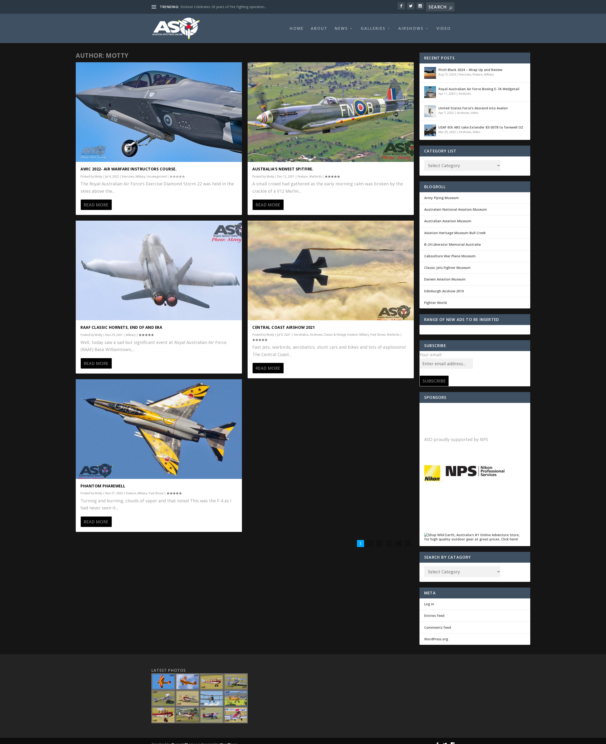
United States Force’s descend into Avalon (473, 108)
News (341, 29)
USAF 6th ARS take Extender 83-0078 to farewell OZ (480, 127)
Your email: (430, 354)
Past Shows (156, 493)
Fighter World (435, 302)
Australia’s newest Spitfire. (282, 169)
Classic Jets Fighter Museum (447, 267)
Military (140, 176)
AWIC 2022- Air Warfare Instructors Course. (128, 169)
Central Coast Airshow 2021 (283, 327)
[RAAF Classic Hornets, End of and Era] (159, 270)
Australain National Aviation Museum (455, 209)
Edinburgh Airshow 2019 (444, 291)
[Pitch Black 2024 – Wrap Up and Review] (430, 73)
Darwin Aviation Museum (445, 279)
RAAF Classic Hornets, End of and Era (121, 327)
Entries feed (434, 615)
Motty (98, 176)
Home (297, 29)
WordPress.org (436, 639)
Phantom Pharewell (102, 486)
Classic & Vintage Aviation (341, 335)
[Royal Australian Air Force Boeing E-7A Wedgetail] (430, 92)
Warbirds (315, 176)
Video (444, 29)
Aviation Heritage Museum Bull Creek (455, 233)
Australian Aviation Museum (447, 221)
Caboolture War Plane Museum (450, 256)
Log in (429, 604)
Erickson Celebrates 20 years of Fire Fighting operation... (223, 6)
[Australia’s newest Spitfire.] (331, 112)
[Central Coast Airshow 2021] (331, 270)
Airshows (411, 29)
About (319, 29)
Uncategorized (157, 176)
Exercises (128, 176)
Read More (96, 205)
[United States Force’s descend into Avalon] (430, 111)
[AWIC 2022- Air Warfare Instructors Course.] (159, 112)
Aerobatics (301, 335)
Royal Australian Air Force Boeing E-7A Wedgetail (478, 89)
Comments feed (437, 627)
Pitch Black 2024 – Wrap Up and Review (470, 69)
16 (398, 543)
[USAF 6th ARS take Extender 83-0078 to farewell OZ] (430, 130)
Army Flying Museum (441, 198)
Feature (131, 493)
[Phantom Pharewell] (159, 429)
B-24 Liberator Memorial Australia (452, 244)
